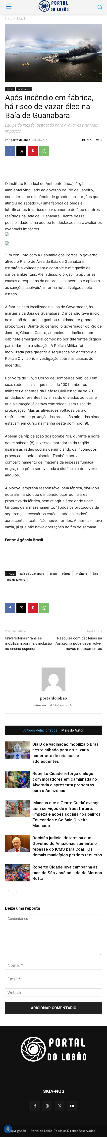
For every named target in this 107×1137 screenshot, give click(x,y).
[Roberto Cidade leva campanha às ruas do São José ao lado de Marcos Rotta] (17, 872)
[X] (21, 151)
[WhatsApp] (44, 151)
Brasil (21, 18)
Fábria (66, 573)
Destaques (23, 89)
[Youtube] (72, 1106)
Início (8, 18)
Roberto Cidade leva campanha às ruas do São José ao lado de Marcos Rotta (67, 873)
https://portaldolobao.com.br (53, 705)
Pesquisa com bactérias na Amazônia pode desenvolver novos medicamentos (78, 643)
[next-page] (16, 891)
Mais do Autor (72, 730)
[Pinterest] (33, 151)
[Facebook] (10, 151)
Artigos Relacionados (40, 730)
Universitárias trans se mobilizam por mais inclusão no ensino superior (28, 643)
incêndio (81, 573)
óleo (95, 573)
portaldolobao (20, 140)
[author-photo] (53, 691)
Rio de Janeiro (16, 579)
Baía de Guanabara (31, 573)
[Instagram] (47, 1106)
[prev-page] (8, 891)
